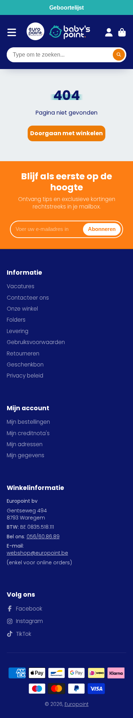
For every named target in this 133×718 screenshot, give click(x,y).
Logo (35, 32)
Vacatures (20, 286)
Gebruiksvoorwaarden (36, 342)
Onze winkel (22, 308)
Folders (16, 319)
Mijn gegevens (25, 455)
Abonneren (102, 229)
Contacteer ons (28, 297)
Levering (17, 331)
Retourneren (23, 353)
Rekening (109, 32)
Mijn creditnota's (28, 433)
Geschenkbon (25, 364)
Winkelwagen (122, 32)
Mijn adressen (25, 444)
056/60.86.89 (43, 536)
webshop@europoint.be (37, 552)
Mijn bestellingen (28, 422)
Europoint (77, 704)
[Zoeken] (119, 55)
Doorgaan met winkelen (66, 133)
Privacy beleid (25, 375)
